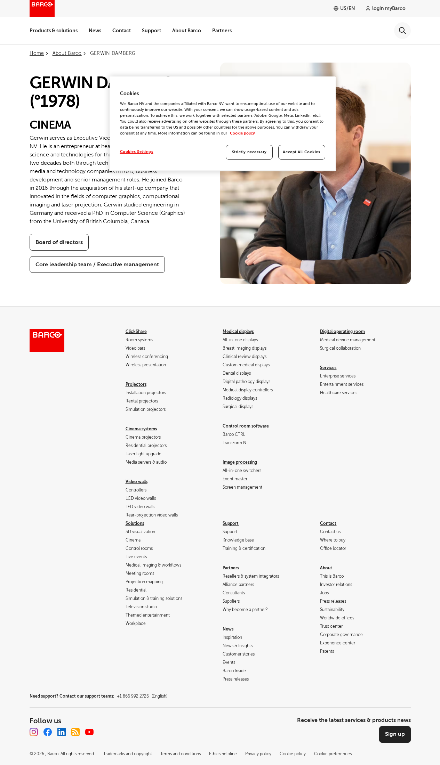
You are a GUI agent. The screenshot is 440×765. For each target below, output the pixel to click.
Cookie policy (242, 133)
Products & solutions (54, 30)
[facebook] (47, 732)
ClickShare (136, 331)
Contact (121, 30)
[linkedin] (61, 732)
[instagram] (34, 732)
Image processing (240, 462)
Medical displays (238, 331)
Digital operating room (342, 331)
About (326, 567)
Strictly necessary (249, 152)
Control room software (246, 426)
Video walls (136, 481)
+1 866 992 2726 (142, 696)
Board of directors (59, 242)
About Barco (186, 30)
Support (151, 30)
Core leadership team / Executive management (97, 264)
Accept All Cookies (301, 152)
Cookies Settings (136, 151)
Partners (222, 30)
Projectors (136, 384)
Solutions (135, 523)
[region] (223, 123)
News (95, 30)
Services (328, 367)
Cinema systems (141, 428)
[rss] (75, 732)
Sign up (395, 734)
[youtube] (89, 732)
